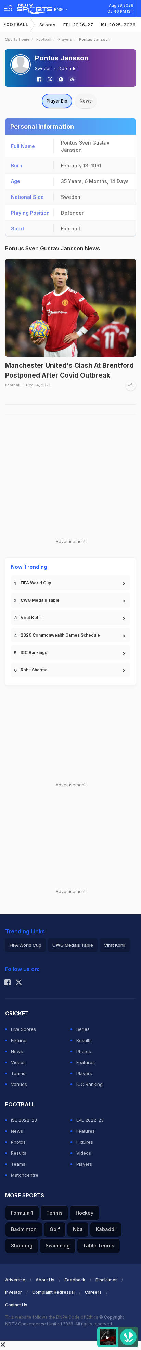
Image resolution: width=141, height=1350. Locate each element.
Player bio (57, 101)
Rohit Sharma (34, 669)
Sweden (43, 68)
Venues (19, 1084)
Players (65, 39)
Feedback (75, 1279)
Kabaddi (106, 1229)
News (86, 101)
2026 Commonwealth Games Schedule (60, 635)
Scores (47, 24)
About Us (45, 1279)
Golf (55, 1229)
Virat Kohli (31, 617)
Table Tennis (98, 1246)
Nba (78, 1229)
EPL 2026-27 (78, 24)
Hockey (84, 1213)
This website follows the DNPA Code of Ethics (52, 1317)
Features (85, 1062)
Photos (83, 1051)
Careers (93, 1292)
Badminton (24, 1229)
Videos (18, 1062)
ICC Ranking (89, 1084)
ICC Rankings (34, 652)
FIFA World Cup (36, 582)
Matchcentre (24, 1175)
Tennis (54, 1213)
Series (83, 1029)
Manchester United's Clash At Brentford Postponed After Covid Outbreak (69, 370)
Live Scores (23, 1029)
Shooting (22, 1246)
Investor (13, 1292)
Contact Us (16, 1304)
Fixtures (19, 1040)
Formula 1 (22, 1213)
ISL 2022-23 (24, 1120)
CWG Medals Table (40, 600)
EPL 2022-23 (90, 1120)
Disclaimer (106, 1279)
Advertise (15, 1279)
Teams (18, 1073)
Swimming (58, 1246)
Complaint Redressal (53, 1292)
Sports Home (17, 39)
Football (15, 24)
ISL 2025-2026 (118, 24)
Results (84, 1040)
